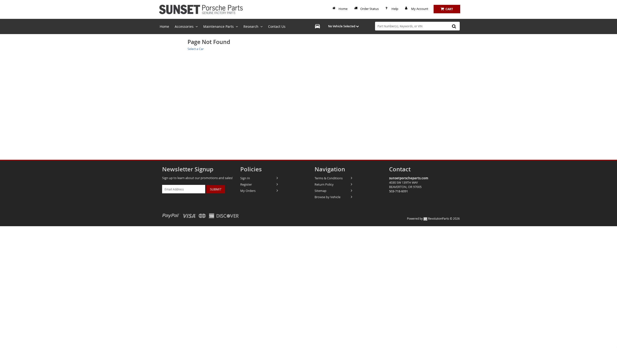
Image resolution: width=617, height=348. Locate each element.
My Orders (248, 190)
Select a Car (196, 49)
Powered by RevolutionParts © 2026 (433, 218)
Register (246, 184)
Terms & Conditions (329, 178)
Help (394, 9)
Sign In (245, 178)
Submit (215, 189)
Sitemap (320, 190)
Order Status (369, 9)
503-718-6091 (398, 191)
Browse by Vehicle (327, 197)
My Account (419, 9)
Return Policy (324, 184)
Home (343, 9)
